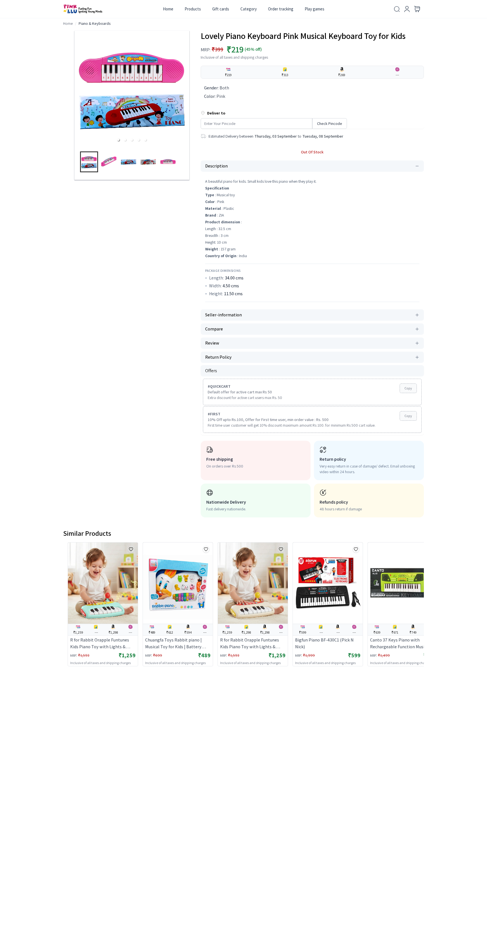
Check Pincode (329, 123)
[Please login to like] (131, 549)
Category (248, 9)
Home (168, 9)
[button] (118, 140)
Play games (314, 9)
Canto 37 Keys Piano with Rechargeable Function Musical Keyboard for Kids (400, 643)
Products (193, 9)
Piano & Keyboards (95, 23)
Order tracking (280, 9)
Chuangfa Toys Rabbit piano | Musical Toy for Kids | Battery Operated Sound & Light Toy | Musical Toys (173, 643)
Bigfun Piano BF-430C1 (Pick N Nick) (324, 643)
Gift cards (220, 9)
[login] (407, 9)
